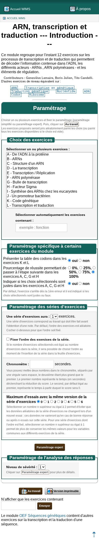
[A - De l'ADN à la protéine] (49, 154)
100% (74, 276)
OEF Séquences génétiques (43, 516)
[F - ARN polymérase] (49, 178)
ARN (14, 88)
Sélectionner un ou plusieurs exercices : (38, 149)
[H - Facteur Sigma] (49, 187)
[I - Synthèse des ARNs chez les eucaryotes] (49, 191)
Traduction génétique (29, 91)
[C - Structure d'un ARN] (49, 164)
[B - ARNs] (49, 159)
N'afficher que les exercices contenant (32, 499)
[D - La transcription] (49, 168)
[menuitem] (81, 9)
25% (87, 268)
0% (74, 268)
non (86, 261)
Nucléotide (66, 91)
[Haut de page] (94, 536)
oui (75, 261)
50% (72, 272)
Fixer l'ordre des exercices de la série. (40, 339)
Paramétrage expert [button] (50, 447)
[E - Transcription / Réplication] (49, 173)
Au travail (71, 124)
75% (86, 272)
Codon (15, 94)
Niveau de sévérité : (21, 467)
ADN (87, 91)
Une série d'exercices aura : (28, 316)
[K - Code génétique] (49, 201)
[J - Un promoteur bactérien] (49, 196)
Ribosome (36, 94)
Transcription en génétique (49, 88)
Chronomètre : (17, 364)
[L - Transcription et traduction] (49, 205)
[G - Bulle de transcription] (49, 182)
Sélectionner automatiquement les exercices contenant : (50, 217)
